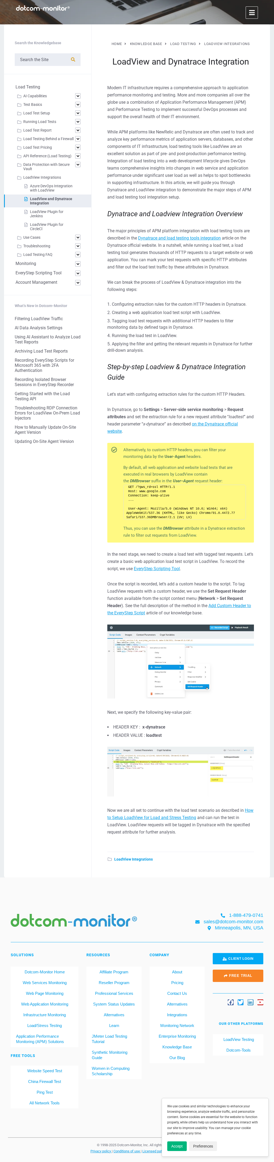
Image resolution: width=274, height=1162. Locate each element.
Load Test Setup (36, 113)
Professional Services (114, 993)
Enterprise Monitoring (177, 1036)
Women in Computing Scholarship (111, 1071)
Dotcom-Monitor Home (45, 972)
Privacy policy (101, 1151)
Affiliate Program (114, 972)
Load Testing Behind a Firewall (48, 139)
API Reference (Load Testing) (47, 156)
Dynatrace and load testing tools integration (179, 238)
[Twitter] (240, 1002)
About (177, 972)
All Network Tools (44, 1103)
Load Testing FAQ (37, 254)
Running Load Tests (39, 121)
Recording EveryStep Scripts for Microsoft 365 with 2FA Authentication (44, 365)
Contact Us (177, 993)
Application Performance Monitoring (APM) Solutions (40, 1039)
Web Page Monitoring (44, 993)
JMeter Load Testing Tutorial (109, 1039)
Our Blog (177, 1057)
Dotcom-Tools (238, 1050)
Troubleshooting (36, 246)
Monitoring (26, 263)
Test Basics (32, 104)
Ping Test (45, 1092)
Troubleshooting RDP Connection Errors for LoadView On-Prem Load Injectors (47, 413)
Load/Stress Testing (44, 1025)
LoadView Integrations (133, 859)
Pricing (177, 982)
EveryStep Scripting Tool (157, 568)
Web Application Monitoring (44, 1004)
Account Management (36, 282)
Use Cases (31, 237)
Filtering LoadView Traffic (39, 318)
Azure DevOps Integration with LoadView (51, 188)
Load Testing (28, 86)
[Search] (73, 59)
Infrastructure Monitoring (44, 1014)
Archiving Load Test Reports (41, 351)
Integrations (177, 1014)
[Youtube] (260, 1002)
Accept (177, 1146)
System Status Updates (114, 1004)
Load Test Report (37, 130)
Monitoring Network (177, 1025)
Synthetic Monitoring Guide (109, 1055)
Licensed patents (155, 1151)
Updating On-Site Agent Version (44, 441)
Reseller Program (114, 982)
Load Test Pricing (37, 147)
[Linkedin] (250, 1002)
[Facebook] (231, 1002)
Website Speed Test (44, 1070)
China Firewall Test (44, 1081)
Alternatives (114, 1014)
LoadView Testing (238, 1039)
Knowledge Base (177, 1047)
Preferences (203, 1146)
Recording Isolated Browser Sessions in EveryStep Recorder (44, 382)
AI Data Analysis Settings (38, 327)
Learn (114, 1025)
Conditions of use (127, 1151)
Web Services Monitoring (45, 982)
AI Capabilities (35, 96)
